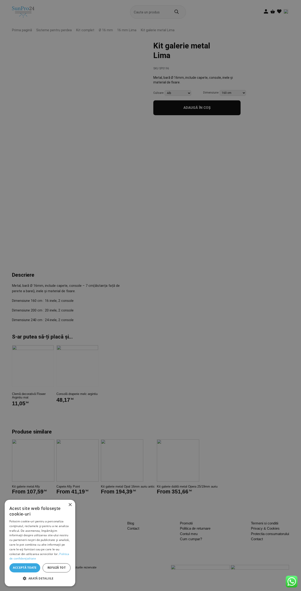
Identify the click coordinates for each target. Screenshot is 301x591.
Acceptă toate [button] (24, 568)
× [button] (70, 505)
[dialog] (40, 543)
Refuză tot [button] (57, 568)
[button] (40, 578)
